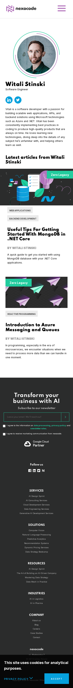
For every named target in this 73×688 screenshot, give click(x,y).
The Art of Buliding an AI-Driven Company (36, 573)
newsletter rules (38, 428)
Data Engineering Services (36, 509)
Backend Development (22, 218)
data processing (42, 425)
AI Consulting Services (36, 500)
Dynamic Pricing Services (37, 547)
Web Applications (20, 210)
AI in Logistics (36, 599)
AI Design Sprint (36, 496)
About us (36, 620)
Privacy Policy (16, 678)
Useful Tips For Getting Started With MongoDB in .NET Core (36, 234)
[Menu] (61, 8)
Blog (36, 625)
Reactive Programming (22, 314)
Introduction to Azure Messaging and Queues (32, 327)
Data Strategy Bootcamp (36, 552)
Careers (36, 629)
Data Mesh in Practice (36, 582)
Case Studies (36, 633)
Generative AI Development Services (36, 513)
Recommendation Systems (36, 543)
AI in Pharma (36, 603)
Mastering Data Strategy (36, 577)
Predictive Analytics (36, 539)
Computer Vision (36, 530)
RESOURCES (36, 563)
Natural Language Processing (36, 535)
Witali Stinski (24, 248)
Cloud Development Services (36, 505)
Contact (36, 637)
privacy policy (59, 425)
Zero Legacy (60, 174)
